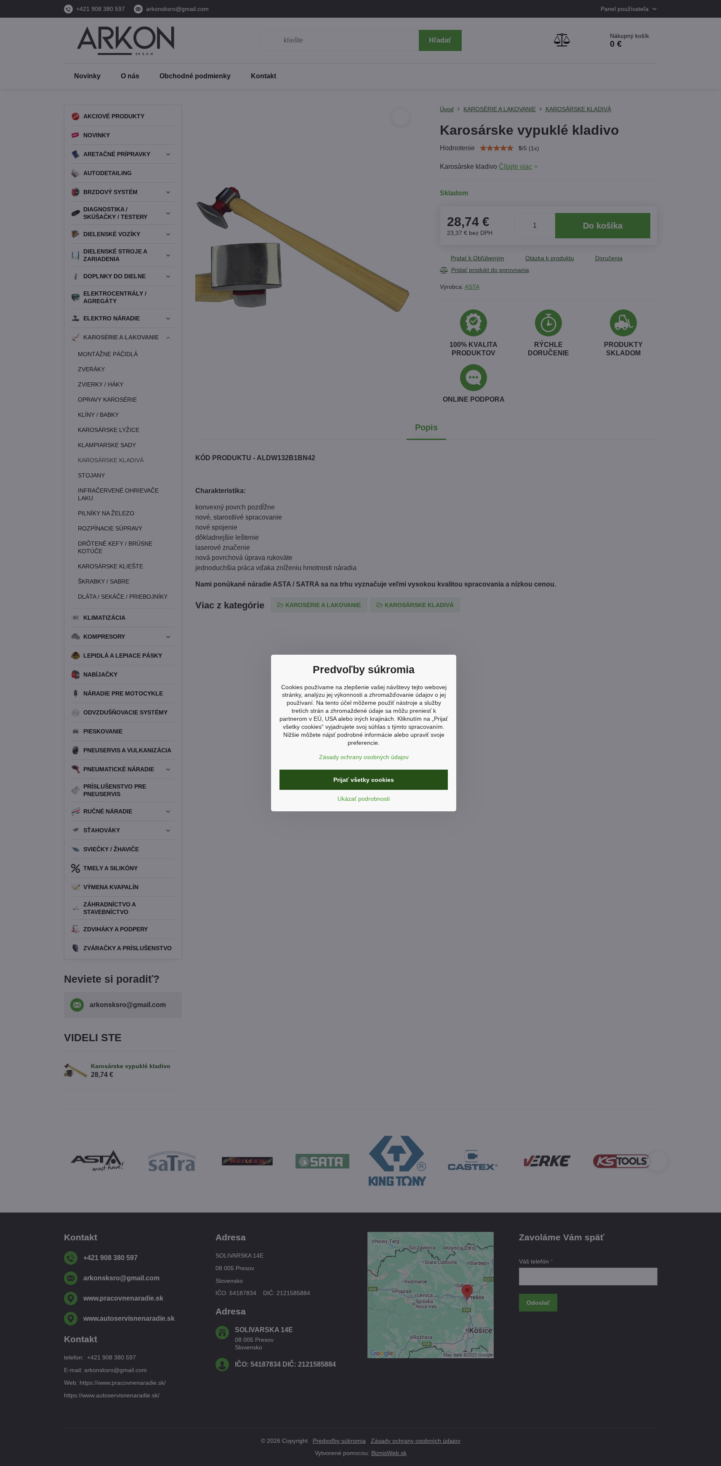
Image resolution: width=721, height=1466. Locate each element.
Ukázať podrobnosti (364, 798)
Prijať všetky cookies (363, 779)
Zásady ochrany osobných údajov (364, 757)
